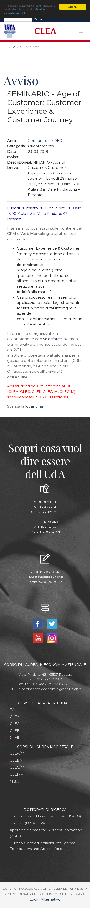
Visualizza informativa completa (25, 10)
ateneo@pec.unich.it (49, 576)
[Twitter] (52, 623)
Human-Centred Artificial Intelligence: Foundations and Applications (43, 846)
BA (12, 709)
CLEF (14, 730)
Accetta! (72, 6)
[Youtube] (38, 638)
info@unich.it (49, 571)
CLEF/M (17, 774)
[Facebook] (38, 623)
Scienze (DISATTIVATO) (31, 823)
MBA (14, 781)
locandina (34, 406)
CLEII (14, 737)
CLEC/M (17, 767)
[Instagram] (52, 638)
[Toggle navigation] (81, 19)
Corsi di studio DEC (45, 140)
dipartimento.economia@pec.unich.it (49, 689)
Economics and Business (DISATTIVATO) (45, 816)
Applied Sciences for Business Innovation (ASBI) (46, 833)
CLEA (11, 47)
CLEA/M (17, 753)
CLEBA (16, 760)
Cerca (38, 19)
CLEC (14, 723)
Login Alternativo (45, 899)
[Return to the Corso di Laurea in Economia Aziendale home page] (43, 31)
